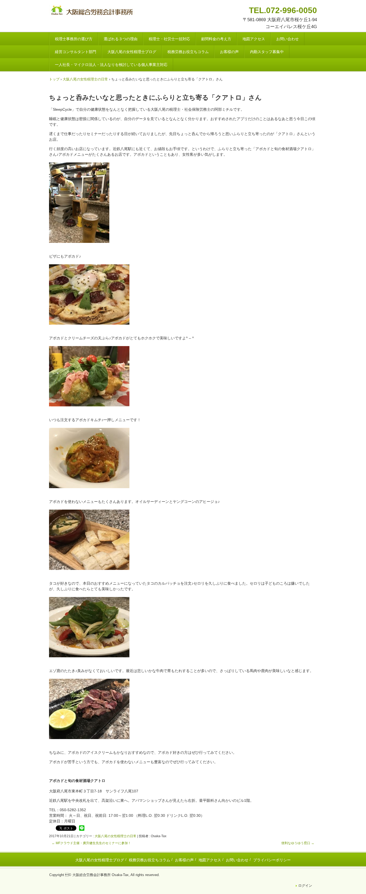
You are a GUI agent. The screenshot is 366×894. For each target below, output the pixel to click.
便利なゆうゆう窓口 (297, 843)
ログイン (305, 886)
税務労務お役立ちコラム (188, 52)
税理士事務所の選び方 (73, 39)
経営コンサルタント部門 (75, 52)
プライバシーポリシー (272, 860)
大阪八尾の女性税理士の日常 (115, 836)
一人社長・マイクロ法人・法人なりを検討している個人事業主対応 (111, 64)
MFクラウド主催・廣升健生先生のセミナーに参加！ (91, 843)
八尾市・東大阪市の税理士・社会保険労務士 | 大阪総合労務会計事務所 (92, 11)
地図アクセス (253, 39)
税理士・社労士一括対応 (169, 39)
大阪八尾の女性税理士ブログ (131, 52)
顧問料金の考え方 (216, 39)
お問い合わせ (287, 39)
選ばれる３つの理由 (120, 39)
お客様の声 (229, 52)
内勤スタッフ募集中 (267, 52)
